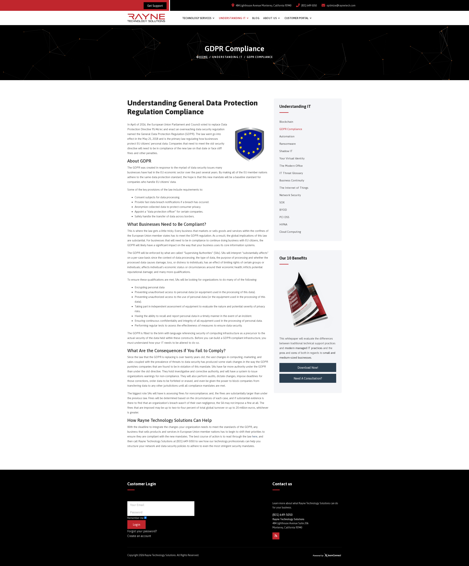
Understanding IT (232, 18)
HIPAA (283, 224)
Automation (286, 136)
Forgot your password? (142, 531)
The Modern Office (291, 165)
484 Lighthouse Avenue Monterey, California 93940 (263, 5)
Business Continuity (291, 180)
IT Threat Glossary (291, 173)
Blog (255, 18)
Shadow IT (286, 151)
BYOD (283, 209)
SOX (282, 202)
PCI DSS (284, 217)
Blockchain (286, 121)
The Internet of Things (293, 187)
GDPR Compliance (290, 129)
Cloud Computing (290, 231)
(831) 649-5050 (309, 5)
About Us (270, 18)
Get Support (155, 5)
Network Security (290, 195)
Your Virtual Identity (291, 158)
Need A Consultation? (308, 378)
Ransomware (287, 143)
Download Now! (308, 367)
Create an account (139, 536)
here (254, 436)
